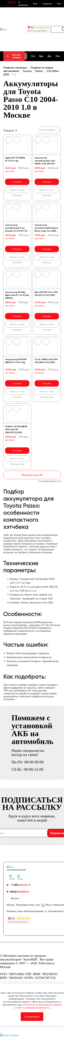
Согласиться (32, 1016)
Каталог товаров (16, 56)
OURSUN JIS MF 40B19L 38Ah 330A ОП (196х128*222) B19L (16, 429)
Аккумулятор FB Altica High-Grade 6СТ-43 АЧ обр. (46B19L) (17, 295)
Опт (59, 3)
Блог (35, 3)
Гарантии (47, 3)
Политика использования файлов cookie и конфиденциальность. (38, 1006)
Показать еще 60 (32, 475)
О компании (23, 3)
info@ (19, 891)
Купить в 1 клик (17, 190)
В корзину (17, 182)
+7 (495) (20, 884)
